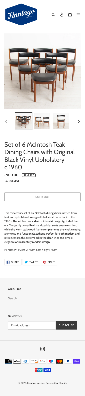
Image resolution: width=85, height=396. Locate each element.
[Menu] (78, 14)
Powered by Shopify (56, 382)
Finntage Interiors (36, 382)
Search (12, 298)
